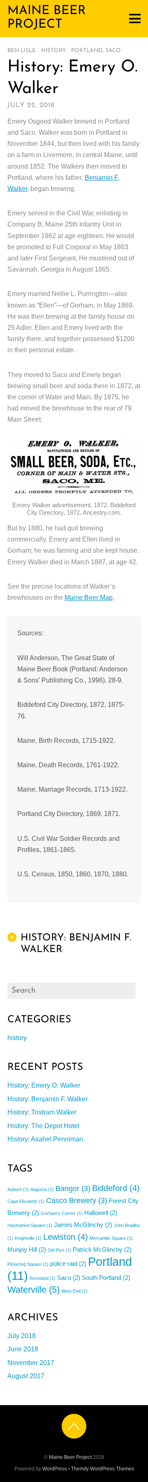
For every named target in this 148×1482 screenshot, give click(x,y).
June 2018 (22, 1349)
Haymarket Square (29, 1225)
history (53, 50)
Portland (86, 50)
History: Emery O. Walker (43, 1085)
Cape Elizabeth (25, 1201)
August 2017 (25, 1375)
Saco (113, 50)
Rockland (43, 1278)
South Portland (106, 1277)
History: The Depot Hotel (43, 1125)
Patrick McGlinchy (102, 1249)
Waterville (33, 1289)
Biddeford (116, 1188)
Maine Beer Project (70, 1457)
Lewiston (65, 1236)
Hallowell (100, 1212)
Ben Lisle (21, 50)
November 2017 (30, 1362)
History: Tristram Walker (41, 1112)
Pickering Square (28, 1264)
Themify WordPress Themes (102, 1469)
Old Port (59, 1250)
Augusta (42, 1189)
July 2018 (21, 1335)
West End (74, 1291)
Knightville (28, 1238)
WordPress (54, 1469)
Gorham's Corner (62, 1213)
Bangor (73, 1188)
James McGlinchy (83, 1224)
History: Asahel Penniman (45, 1139)
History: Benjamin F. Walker (70, 943)
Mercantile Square (111, 1238)
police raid (68, 1263)
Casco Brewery (76, 1200)
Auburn (18, 1189)
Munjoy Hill (26, 1249)
